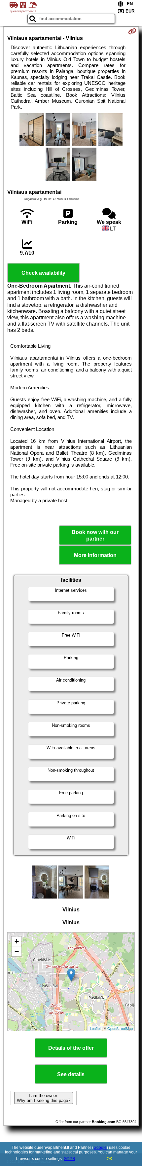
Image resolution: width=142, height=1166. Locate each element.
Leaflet (95, 1028)
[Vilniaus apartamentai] (32, 130)
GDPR (69, 1158)
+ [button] (17, 941)
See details (71, 1074)
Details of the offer (71, 1048)
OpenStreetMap (120, 1028)
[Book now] (132, 31)
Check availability (43, 273)
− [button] (17, 951)
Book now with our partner (95, 535)
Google (100, 1147)
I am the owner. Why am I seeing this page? (43, 1098)
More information (95, 555)
